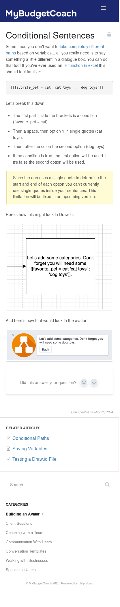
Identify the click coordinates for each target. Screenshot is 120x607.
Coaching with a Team (24, 532)
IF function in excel (80, 65)
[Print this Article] (109, 35)
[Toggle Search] (107, 484)
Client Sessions (19, 523)
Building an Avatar (23, 514)
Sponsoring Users (21, 569)
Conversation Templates (26, 551)
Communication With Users (29, 541)
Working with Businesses (27, 560)
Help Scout (85, 583)
